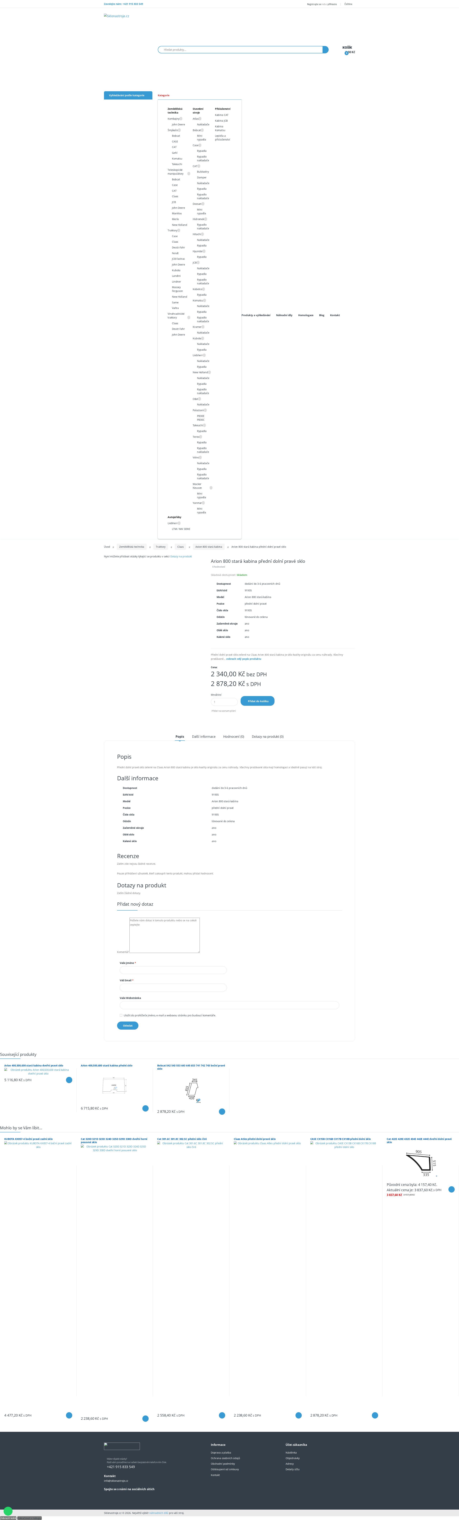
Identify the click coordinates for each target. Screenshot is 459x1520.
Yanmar (197, 503)
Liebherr (198, 355)
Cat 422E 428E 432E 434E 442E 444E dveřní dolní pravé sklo (419, 1140)
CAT (174, 147)
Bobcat (176, 135)
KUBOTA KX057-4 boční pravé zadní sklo (28, 1139)
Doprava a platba (221, 1452)
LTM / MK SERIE (181, 529)
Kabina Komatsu (220, 128)
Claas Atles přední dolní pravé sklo (255, 1139)
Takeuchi (177, 164)
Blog (321, 315)
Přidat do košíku (258, 701)
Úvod (107, 546)
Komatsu (177, 158)
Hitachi (197, 234)
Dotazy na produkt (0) (267, 736)
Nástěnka (291, 1452)
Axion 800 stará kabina (208, 546)
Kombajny (173, 118)
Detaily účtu (293, 1469)
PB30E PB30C (200, 417)
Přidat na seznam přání (224, 710)
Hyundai (198, 251)
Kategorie (164, 95)
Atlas (195, 118)
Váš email (126, 980)
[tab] (180, 737)
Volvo (196, 457)
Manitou (177, 213)
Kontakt (335, 315)
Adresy (290, 1463)
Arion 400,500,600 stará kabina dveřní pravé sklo (33, 1065)
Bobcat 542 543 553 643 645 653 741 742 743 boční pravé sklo (191, 1067)
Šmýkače (173, 130)
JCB (174, 202)
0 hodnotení (218, 566)
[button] (349, 4)
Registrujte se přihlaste (322, 4)
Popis (180, 736)
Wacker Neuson (197, 485)
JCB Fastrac (178, 258)
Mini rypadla (201, 137)
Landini (176, 276)
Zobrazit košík (8, 1518)
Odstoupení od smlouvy (225, 1469)
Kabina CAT (222, 115)
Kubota (176, 270)
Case (175, 185)
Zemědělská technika (131, 546)
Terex (196, 436)
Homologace (306, 315)
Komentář (123, 952)
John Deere (178, 124)
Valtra (175, 308)
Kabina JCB (221, 120)
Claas (175, 196)
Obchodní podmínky (223, 1463)
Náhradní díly (284, 315)
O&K (195, 399)
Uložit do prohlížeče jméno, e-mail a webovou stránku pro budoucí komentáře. (170, 1015)
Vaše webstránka (130, 998)
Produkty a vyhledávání (256, 315)
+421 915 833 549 (121, 1466)
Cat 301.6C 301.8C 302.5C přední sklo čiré (182, 1139)
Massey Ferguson (177, 289)
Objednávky (293, 1458)
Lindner (176, 281)
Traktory (172, 230)
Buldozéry (203, 171)
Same (175, 302)
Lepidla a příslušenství (222, 137)
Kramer (197, 327)
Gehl (174, 152)
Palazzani (198, 410)
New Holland (179, 225)
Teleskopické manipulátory (175, 171)
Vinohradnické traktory (176, 315)
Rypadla (202, 151)
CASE (175, 141)
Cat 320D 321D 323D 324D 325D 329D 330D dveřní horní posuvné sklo (114, 1140)
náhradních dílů (158, 1513)
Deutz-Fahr (178, 247)
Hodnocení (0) (233, 736)
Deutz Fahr (178, 329)
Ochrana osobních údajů (225, 1458)
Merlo (175, 219)
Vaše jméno (128, 963)
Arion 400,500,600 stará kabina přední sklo (107, 1065)
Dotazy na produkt (181, 556)
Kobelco (197, 289)
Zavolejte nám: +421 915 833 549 (123, 4)
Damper (202, 177)
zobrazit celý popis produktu (243, 658)
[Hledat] (326, 49)
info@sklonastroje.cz (116, 1480)
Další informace (204, 736)
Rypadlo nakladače (203, 158)
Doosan (197, 203)
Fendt (175, 253)
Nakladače (203, 124)
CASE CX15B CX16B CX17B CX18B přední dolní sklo (340, 1139)
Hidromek (198, 219)
